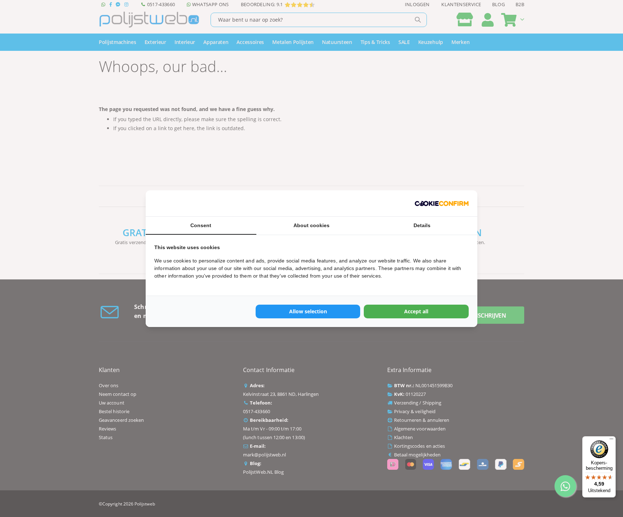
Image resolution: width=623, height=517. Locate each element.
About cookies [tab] (311, 225)
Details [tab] (422, 225)
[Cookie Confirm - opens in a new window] (442, 203)
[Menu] (611, 440)
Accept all (416, 311)
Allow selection (308, 311)
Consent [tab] (200, 225)
